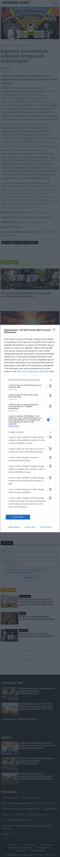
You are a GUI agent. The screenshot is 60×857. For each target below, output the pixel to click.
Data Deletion (14, 527)
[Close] (54, 330)
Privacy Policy (46, 527)
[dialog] (30, 428)
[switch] (49, 386)
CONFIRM (18, 517)
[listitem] (30, 379)
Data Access (30, 527)
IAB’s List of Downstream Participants (33, 371)
